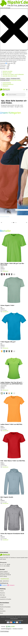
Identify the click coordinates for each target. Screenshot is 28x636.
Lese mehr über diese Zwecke (10, 76)
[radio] (2, 274)
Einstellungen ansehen (15, 78)
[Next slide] (26, 222)
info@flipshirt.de (4, 583)
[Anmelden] (24, 89)
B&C (1, 307)
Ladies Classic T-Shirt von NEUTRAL (11, 424)
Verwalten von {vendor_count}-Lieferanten (13, 74)
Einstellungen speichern (5, 80)
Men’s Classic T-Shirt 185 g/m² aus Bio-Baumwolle (12, 264)
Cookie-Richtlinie (7, 82)
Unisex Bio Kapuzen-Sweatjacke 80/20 (12, 533)
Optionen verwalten (7, 71)
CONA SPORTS (3, 385)
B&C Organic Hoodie (7, 497)
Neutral (2, 266)
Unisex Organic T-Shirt (7, 305)
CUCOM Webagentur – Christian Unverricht (12, 628)
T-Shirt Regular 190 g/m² (8, 342)
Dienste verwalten (7, 72)
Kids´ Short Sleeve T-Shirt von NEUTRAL (13, 461)
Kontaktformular (5, 578)
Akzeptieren (3, 78)
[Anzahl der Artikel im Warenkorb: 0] (26, 89)
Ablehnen (8, 78)
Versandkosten (5, 271)
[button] (14, 29)
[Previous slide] (1, 222)
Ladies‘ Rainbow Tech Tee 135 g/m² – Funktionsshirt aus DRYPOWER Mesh (12, 383)
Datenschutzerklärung (8, 84)
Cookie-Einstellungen (4, 631)
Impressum (5, 85)
